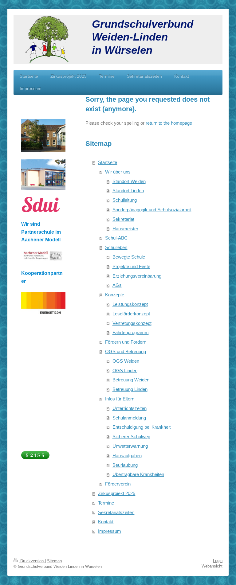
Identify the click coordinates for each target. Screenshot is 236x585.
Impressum (109, 531)
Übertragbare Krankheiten (138, 474)
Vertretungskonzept (131, 323)
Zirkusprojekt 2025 (116, 493)
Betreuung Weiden (130, 379)
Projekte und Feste (131, 266)
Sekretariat (123, 219)
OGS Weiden (125, 361)
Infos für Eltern (119, 398)
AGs (117, 285)
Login (217, 560)
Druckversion (32, 561)
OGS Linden (124, 370)
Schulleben (116, 247)
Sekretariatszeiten (116, 512)
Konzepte (114, 294)
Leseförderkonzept (131, 313)
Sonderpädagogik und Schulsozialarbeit (151, 209)
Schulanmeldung (129, 417)
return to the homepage (169, 123)
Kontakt (105, 521)
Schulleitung (124, 200)
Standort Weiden (129, 181)
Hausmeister (125, 228)
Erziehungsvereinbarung (136, 276)
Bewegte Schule (128, 256)
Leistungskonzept (130, 304)
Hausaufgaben (127, 455)
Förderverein (118, 483)
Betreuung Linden (130, 389)
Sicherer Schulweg (131, 436)
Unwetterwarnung (130, 446)
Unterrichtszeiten (129, 408)
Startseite (107, 162)
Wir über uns (118, 171)
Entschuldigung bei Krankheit (141, 427)
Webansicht (212, 566)
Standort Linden (128, 190)
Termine (106, 502)
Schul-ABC (116, 237)
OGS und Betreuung (125, 351)
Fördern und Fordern (125, 342)
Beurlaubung (125, 465)
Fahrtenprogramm (130, 332)
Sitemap (54, 561)
